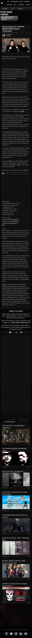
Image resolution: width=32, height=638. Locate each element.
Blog (4, 12)
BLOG (21, 1)
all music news (4, 14)
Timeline (4, 8)
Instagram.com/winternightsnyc (10, 221)
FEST (15, 4)
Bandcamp (12, 165)
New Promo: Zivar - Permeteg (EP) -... (13, 471)
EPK (3, 225)
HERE (22, 111)
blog (12, 8)
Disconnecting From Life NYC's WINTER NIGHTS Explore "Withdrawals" (7, 18)
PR (8, 1)
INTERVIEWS (14, 1)
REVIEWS (21, 4)
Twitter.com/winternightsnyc (9, 223)
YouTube (25, 170)
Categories (9, 12)
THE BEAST (8, 34)
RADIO (26, 1)
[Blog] (2, 22)
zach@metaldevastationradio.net (20, 322)
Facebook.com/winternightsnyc (10, 219)
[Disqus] (16, 355)
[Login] (28, 1)
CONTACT (28, 4)
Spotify (18, 165)
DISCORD (9, 4)
